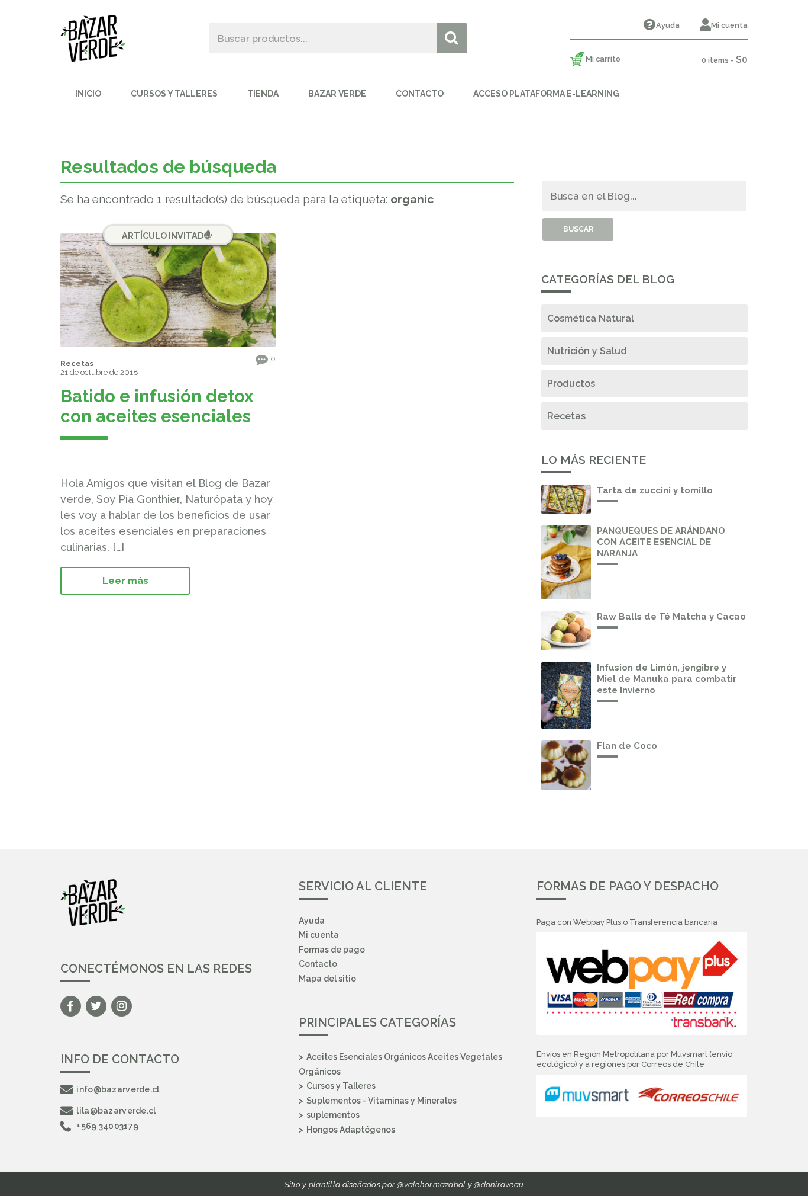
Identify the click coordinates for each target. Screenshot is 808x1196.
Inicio (88, 93)
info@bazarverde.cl (117, 1089)
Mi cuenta (729, 25)
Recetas (76, 363)
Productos (571, 383)
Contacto (420, 93)
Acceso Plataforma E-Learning (546, 93)
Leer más (125, 580)
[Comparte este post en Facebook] (66, 457)
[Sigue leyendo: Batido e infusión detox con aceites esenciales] (168, 290)
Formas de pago (332, 949)
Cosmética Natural (590, 318)
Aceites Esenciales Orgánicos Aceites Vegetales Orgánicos (400, 1064)
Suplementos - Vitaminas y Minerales (381, 1100)
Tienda (263, 93)
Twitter (96, 1006)
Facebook (70, 1006)
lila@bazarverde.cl (116, 1110)
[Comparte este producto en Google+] (123, 457)
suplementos (333, 1115)
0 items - (725, 59)
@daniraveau (498, 1184)
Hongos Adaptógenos (350, 1129)
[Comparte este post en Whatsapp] (104, 457)
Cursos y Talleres (174, 93)
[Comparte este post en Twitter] (86, 457)
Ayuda (668, 25)
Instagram (121, 1006)
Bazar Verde (337, 93)
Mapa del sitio (327, 978)
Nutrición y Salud (587, 351)
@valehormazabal (431, 1184)
